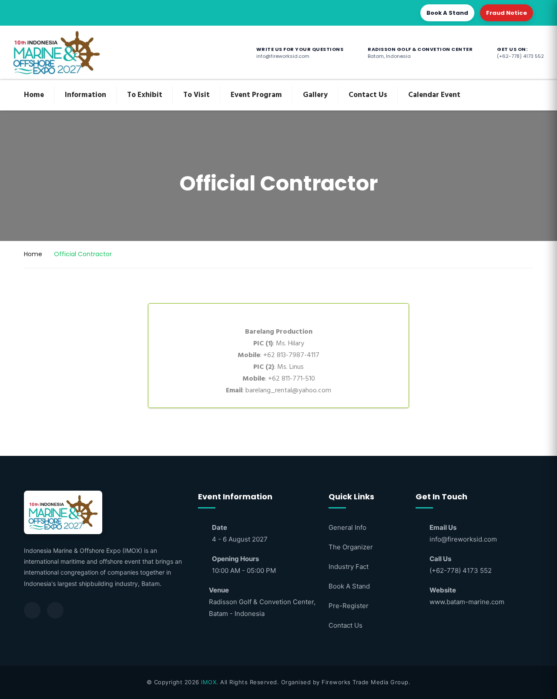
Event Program (256, 95)
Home (34, 95)
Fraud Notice (506, 13)
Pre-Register (349, 606)
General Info (347, 527)
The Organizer (351, 547)
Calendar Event (434, 95)
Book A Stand (447, 13)
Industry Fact (349, 566)
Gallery (315, 95)
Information (85, 95)
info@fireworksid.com (463, 539)
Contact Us (368, 95)
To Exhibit (144, 95)
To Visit (196, 95)
